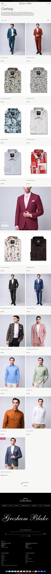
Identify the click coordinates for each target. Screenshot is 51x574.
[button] (47, 3)
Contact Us (27, 554)
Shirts (16, 505)
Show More (26, 485)
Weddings (2, 557)
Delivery (27, 556)
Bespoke (4, 505)
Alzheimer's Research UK (30, 561)
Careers (2, 562)
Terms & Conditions (29, 558)
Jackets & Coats (25, 505)
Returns (27, 557)
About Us (2, 554)
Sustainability (3, 560)
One (3, 20)
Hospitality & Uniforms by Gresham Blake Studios (9, 565)
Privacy (27, 560)
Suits (11, 505)
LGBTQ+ (2, 558)
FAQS (2, 561)
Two (5, 20)
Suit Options (3, 556)
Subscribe (44, 533)
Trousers (34, 505)
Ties (40, 505)
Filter (48, 20)
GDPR (26, 562)
